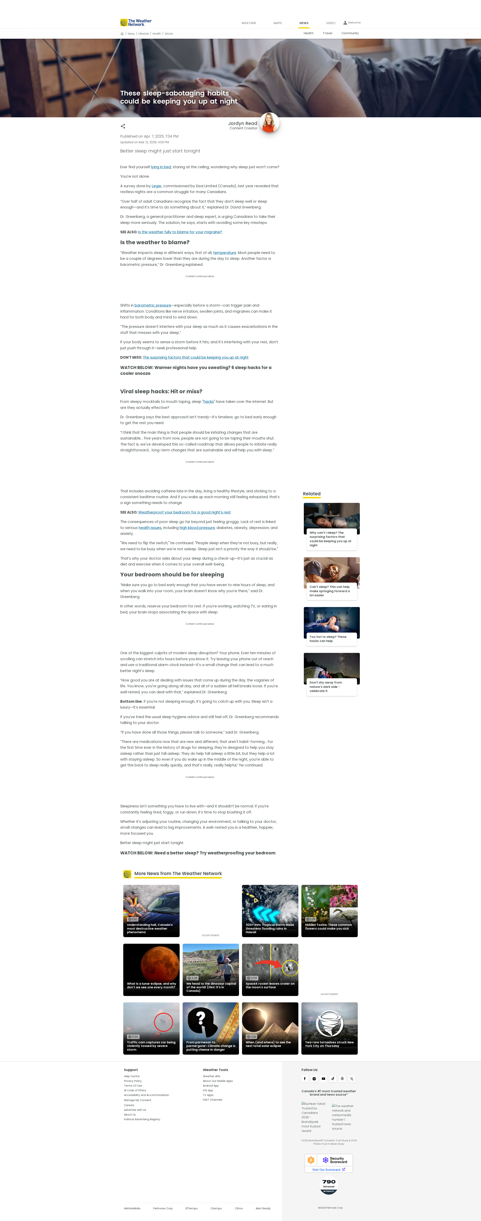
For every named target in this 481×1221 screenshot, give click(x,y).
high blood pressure (197, 527)
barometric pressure (153, 305)
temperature (224, 252)
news (131, 34)
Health (157, 34)
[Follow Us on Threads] (342, 1079)
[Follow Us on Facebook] (304, 1079)
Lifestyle (143, 34)
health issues (150, 527)
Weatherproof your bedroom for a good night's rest (184, 512)
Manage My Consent (137, 1100)
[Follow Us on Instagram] (314, 1079)
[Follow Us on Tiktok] (333, 1079)
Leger (157, 186)
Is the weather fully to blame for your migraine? (180, 232)
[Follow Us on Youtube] (323, 1079)
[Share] (123, 126)
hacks (208, 401)
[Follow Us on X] (351, 1079)
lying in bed (161, 167)
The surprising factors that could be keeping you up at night (196, 357)
